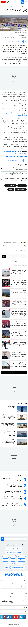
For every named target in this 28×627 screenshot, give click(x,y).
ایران (13, 556)
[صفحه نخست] (26, 6)
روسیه (6, 567)
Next (25, 590)
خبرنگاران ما (24, 600)
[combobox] (14, 539)
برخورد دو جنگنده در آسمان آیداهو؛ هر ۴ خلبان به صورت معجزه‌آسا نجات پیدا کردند (16, 174)
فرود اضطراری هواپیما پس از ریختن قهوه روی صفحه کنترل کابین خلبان (16, 168)
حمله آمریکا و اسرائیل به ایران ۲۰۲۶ (14, 552)
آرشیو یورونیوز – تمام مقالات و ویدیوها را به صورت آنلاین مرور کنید (7, 601)
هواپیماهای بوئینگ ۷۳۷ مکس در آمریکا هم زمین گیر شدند (14, 114)
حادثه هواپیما (22, 186)
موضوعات (25, 580)
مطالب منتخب (22, 403)
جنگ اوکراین (21, 556)
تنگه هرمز (19, 564)
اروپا (26, 584)
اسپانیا (5, 556)
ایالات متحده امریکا (14, 6)
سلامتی (5, 560)
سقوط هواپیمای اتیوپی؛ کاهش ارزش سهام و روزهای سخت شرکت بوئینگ (14, 152)
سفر (26, 593)
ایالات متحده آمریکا (21, 189)
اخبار (23, 6)
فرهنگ (11, 593)
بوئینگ (10, 189)
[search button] (2, 539)
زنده (3, 1)
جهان (20, 6)
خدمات (25, 607)
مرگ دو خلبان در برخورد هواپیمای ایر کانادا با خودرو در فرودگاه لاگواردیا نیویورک (16, 179)
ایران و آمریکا (10, 564)
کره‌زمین (11, 587)
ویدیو (25, 597)
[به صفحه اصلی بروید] (22, 2)
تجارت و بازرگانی (23, 587)
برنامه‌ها (11, 597)
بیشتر (25, 611)
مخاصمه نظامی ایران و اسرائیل (14, 549)
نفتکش (13, 560)
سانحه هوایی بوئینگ (10, 186)
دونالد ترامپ (21, 560)
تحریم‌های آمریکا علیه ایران (17, 567)
